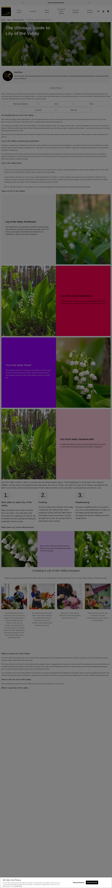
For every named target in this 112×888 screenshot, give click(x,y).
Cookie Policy (18, 886)
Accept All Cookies (92, 882)
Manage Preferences (78, 882)
